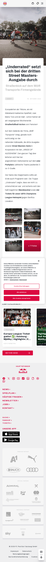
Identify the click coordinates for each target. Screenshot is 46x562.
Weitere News (11, 353)
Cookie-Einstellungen (21, 286)
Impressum (23, 279)
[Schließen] (38, 260)
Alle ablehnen (21, 292)
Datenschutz (14, 279)
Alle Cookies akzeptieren (22, 298)
